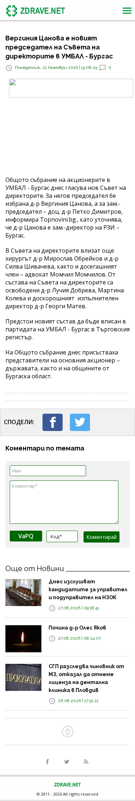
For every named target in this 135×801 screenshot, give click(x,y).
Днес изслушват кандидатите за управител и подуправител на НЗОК (88, 589)
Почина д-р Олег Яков (77, 628)
